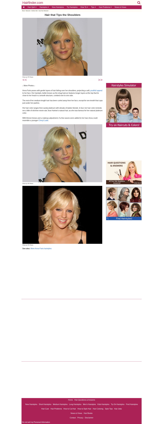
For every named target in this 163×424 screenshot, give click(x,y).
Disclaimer (89, 418)
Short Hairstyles (45, 404)
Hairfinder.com (32, 2)
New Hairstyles (58, 7)
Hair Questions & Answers (84, 400)
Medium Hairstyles (60, 404)
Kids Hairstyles (103, 404)
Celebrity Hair (34, 10)
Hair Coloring (98, 409)
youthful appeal (96, 90)
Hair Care (45, 409)
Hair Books (88, 413)
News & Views (120, 7)
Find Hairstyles (132, 404)
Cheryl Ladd (43, 120)
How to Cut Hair (69, 409)
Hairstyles (44, 7)
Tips (93, 7)
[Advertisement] (62, 274)
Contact (73, 418)
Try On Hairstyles (117, 404)
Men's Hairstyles (89, 404)
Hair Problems (105, 7)
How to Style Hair (84, 409)
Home (23, 10)
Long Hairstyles (75, 404)
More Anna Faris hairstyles (41, 248)
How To (84, 7)
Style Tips (109, 409)
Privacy (80, 418)
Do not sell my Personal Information (36, 422)
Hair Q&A (31, 7)
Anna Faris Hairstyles (43, 10)
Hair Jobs (118, 409)
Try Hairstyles (72, 7)
